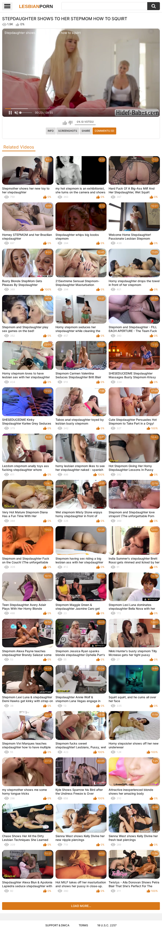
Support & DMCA (57, 925)
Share (86, 130)
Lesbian (36, 6)
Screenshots (67, 130)
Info (51, 130)
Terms (83, 925)
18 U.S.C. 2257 (107, 925)
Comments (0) (104, 130)
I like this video (65, 123)
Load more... (81, 906)
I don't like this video (70, 123)
